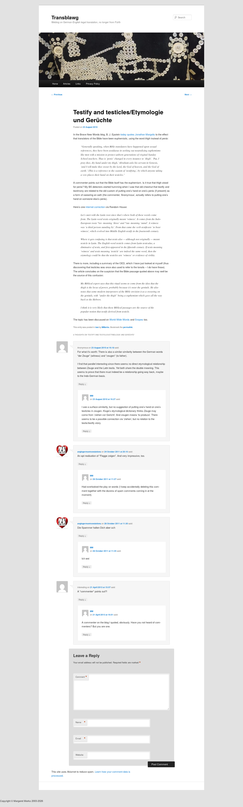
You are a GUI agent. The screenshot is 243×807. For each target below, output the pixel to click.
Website (79, 754)
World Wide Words (119, 319)
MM (91, 395)
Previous (56, 94)
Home (55, 83)
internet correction (95, 207)
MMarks (105, 327)
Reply (82, 383)
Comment (81, 677)
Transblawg (65, 17)
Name (80, 722)
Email (80, 738)
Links (78, 83)
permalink (128, 327)
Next (188, 94)
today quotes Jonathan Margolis (138, 134)
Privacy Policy (93, 83)
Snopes (139, 319)
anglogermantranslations (89, 451)
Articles (66, 83)
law (97, 327)
